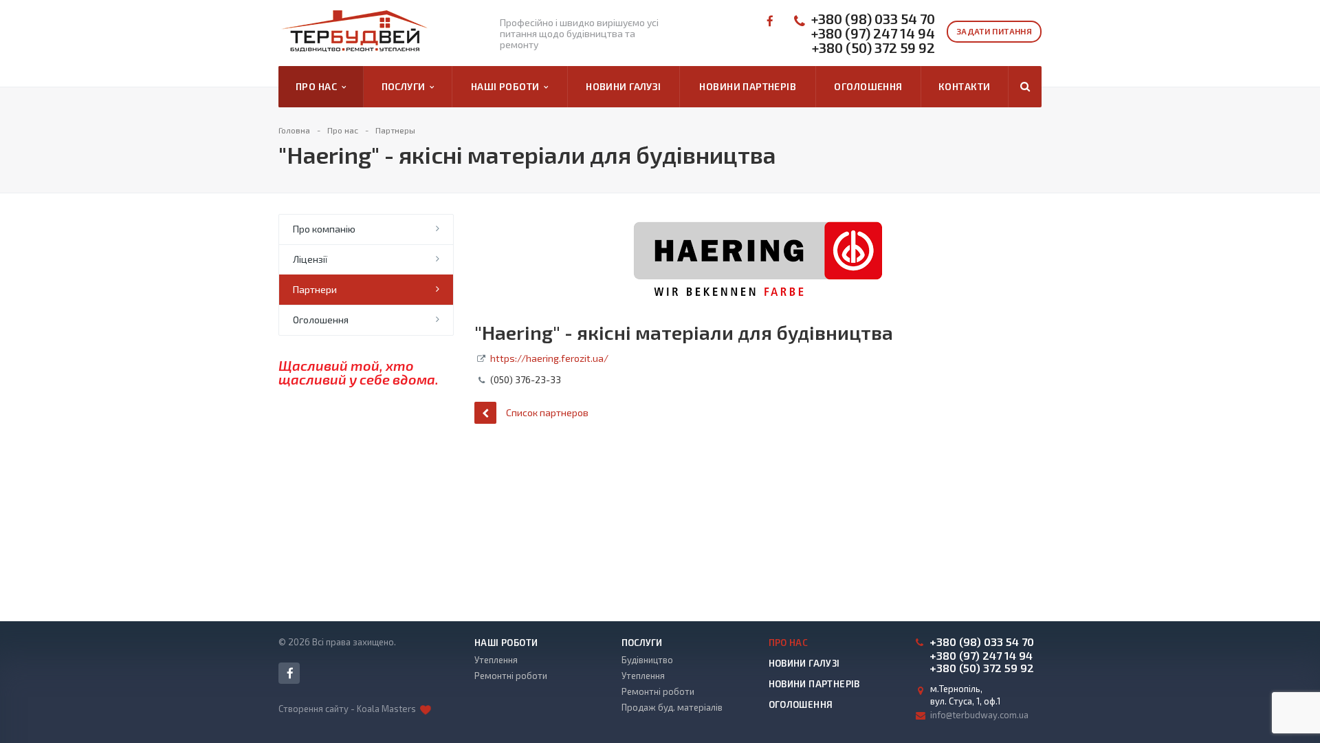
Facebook (769, 21)
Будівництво (647, 659)
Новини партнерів (747, 86)
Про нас (319, 86)
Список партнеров (547, 412)
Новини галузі (623, 86)
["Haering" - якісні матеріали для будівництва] (758, 220)
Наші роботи (507, 86)
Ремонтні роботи (510, 675)
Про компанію (324, 229)
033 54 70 (873, 19)
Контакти (964, 86)
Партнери (315, 289)
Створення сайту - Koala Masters (348, 708)
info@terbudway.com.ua (979, 714)
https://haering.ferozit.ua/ (549, 358)
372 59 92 (873, 48)
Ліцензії (310, 259)
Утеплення (496, 659)
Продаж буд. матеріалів (672, 707)
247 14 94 (873, 33)
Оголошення (868, 86)
